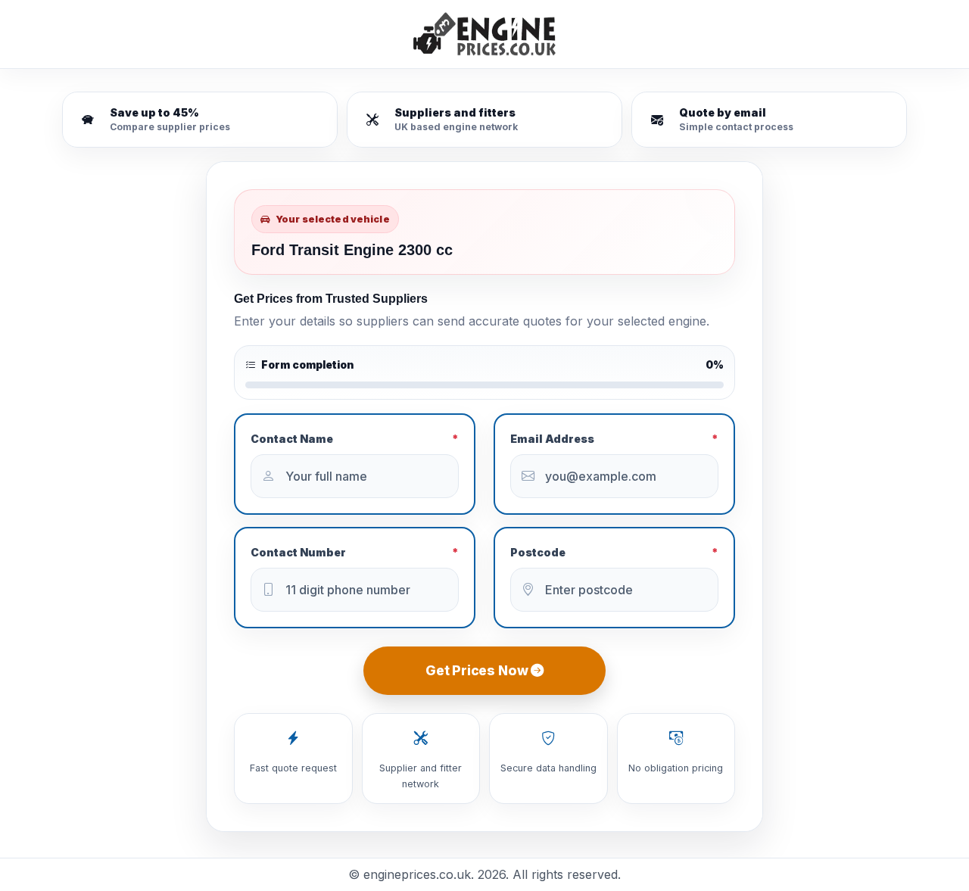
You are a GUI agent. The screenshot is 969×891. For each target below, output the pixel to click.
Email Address (614, 438)
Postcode (614, 552)
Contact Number (355, 552)
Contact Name (355, 438)
